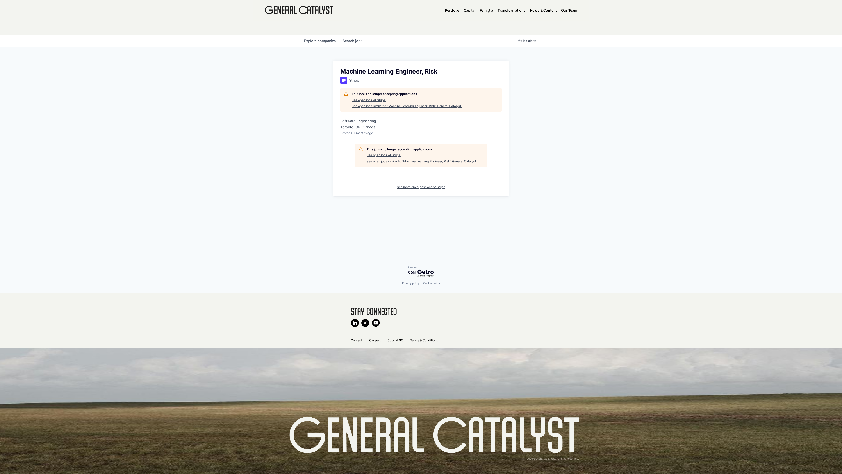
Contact (356, 340)
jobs (352, 41)
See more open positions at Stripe (421, 187)
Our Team (569, 10)
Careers (375, 340)
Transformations (512, 10)
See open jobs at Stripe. (369, 100)
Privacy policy (411, 283)
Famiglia (486, 10)
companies (320, 41)
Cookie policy (431, 283)
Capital (469, 10)
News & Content (543, 10)
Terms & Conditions (424, 340)
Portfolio (452, 10)
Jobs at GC (395, 340)
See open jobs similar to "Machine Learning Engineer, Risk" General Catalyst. (407, 106)
